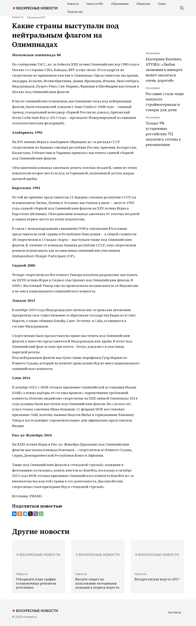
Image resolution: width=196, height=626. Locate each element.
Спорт (162, 4)
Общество (143, 4)
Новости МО (94, 4)
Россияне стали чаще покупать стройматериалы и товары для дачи (165, 101)
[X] (30, 513)
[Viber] (35, 513)
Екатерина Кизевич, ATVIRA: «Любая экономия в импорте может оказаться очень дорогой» (164, 69)
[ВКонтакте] (14, 513)
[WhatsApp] (41, 513)
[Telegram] (25, 513)
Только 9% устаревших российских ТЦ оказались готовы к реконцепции (163, 134)
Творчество (75, 12)
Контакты (174, 612)
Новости (73, 4)
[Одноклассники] (19, 513)
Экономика (153, 53)
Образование (120, 4)
